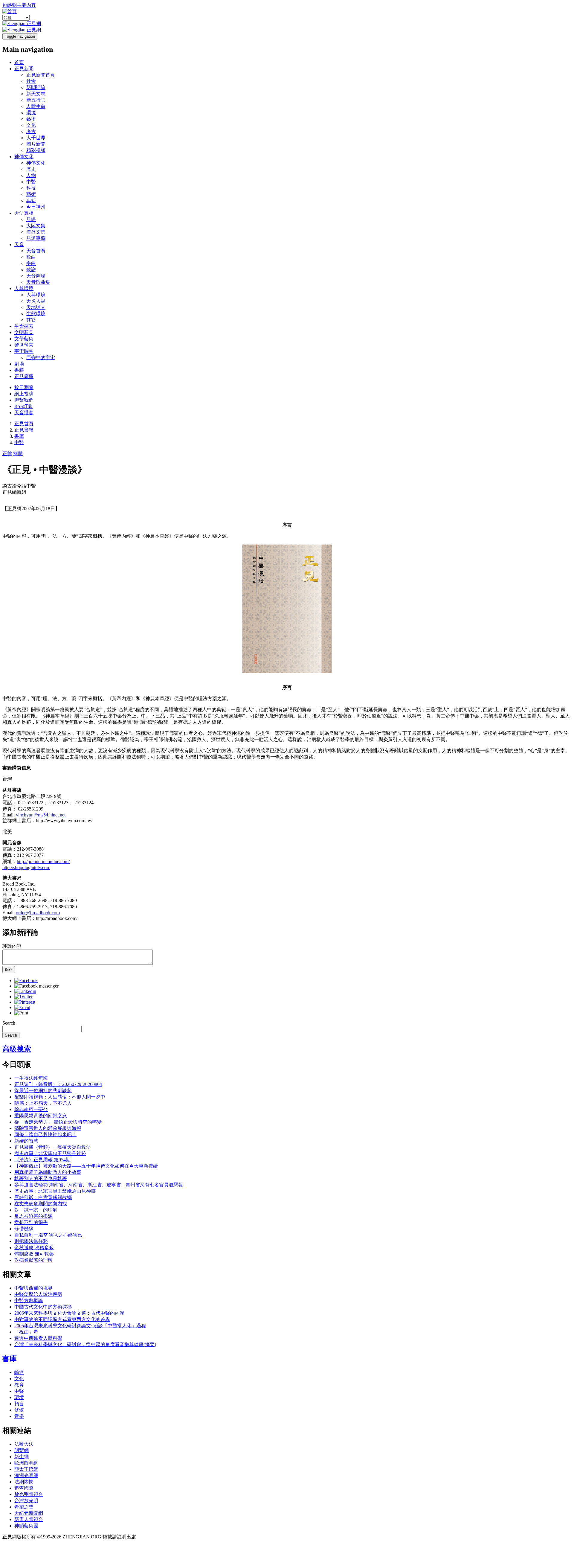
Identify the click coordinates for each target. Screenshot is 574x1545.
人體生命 (35, 106)
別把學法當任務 (31, 1241)
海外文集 (35, 231)
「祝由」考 (26, 1331)
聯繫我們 (23, 400)
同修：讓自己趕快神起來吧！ (45, 1134)
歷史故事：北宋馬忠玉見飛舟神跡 (50, 1153)
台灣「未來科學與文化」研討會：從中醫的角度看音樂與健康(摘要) (85, 1344)
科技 (31, 188)
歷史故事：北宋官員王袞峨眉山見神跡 (55, 1191)
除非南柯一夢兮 (31, 1109)
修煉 (19, 1410)
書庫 (19, 436)
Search (8, 1023)
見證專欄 (35, 238)
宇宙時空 (23, 351)
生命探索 (23, 326)
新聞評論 (35, 87)
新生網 (21, 1456)
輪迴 (19, 1372)
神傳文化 (23, 156)
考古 (31, 131)
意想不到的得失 (31, 1222)
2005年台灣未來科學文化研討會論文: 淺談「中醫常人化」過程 (80, 1325)
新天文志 (35, 93)
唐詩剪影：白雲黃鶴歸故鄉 (43, 1197)
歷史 (31, 169)
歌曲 (31, 257)
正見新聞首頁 (40, 74)
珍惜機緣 (23, 1228)
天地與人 (35, 307)
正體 (7, 453)
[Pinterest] (24, 1002)
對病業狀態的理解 (33, 1260)
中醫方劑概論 (28, 1300)
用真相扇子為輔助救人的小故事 (47, 1172)
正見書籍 (23, 429)
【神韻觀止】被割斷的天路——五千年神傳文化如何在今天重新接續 (86, 1165)
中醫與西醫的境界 (33, 1287)
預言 (19, 1403)
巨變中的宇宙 (40, 357)
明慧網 (21, 1450)
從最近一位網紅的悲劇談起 (43, 1090)
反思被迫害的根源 (33, 1216)
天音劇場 (35, 275)
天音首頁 (35, 250)
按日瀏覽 (23, 387)
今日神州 (35, 206)
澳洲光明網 (26, 1475)
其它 (31, 319)
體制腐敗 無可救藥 (34, 1253)
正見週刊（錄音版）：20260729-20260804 (58, 1084)
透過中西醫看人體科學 (38, 1338)
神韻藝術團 (26, 1525)
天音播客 (23, 412)
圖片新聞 (35, 144)
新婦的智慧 (26, 1140)
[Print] (21, 1012)
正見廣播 (23, 376)
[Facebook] (26, 980)
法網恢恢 (23, 1481)
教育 (19, 1384)
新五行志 (35, 100)
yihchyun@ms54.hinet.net (40, 814)
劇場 (19, 363)
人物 (31, 175)
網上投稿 (23, 393)
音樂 (19, 1416)
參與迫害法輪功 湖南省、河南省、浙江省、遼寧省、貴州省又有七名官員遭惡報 (98, 1184)
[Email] (22, 1007)
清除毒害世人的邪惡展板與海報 (47, 1128)
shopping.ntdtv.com (31, 867)
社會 (31, 81)
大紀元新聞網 (28, 1513)
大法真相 (23, 213)
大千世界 (35, 137)
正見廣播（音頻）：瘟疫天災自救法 (52, 1147)
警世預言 (23, 345)
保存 (9, 969)
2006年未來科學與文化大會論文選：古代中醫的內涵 (69, 1313)
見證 (31, 219)
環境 (31, 112)
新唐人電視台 (28, 1519)
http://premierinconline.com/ (43, 861)
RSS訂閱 (23, 406)
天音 (19, 244)
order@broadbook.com (38, 912)
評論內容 (12, 946)
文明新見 (23, 332)
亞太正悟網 (26, 1469)
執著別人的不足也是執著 (40, 1178)
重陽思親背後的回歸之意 (40, 1115)
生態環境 (35, 313)
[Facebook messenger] (36, 985)
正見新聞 (23, 68)
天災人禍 (35, 301)
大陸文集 (35, 225)
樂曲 (31, 263)
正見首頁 (23, 423)
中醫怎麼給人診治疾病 (38, 1294)
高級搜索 (16, 1049)
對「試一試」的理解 (35, 1209)
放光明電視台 (28, 1494)
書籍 (19, 370)
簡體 (18, 453)
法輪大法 (23, 1444)
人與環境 (23, 288)
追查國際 (23, 1488)
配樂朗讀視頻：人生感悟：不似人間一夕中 (59, 1096)
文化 (31, 125)
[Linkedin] (25, 991)
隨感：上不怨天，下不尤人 (43, 1103)
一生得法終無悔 (31, 1078)
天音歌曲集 (38, 282)
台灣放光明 (26, 1500)
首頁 (19, 62)
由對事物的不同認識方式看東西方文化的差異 (62, 1319)
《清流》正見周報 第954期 (42, 1159)
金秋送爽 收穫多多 (34, 1247)
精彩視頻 (35, 150)
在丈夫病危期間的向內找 (40, 1203)
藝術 (31, 118)
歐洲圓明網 (26, 1462)
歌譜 (31, 269)
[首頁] (9, 11)
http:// (7, 867)
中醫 (31, 181)
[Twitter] (23, 996)
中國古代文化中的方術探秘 (43, 1306)
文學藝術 (23, 338)
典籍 (31, 200)
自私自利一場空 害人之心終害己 (48, 1235)
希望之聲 (23, 1506)
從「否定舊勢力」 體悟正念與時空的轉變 (58, 1122)
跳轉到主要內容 (19, 5)
